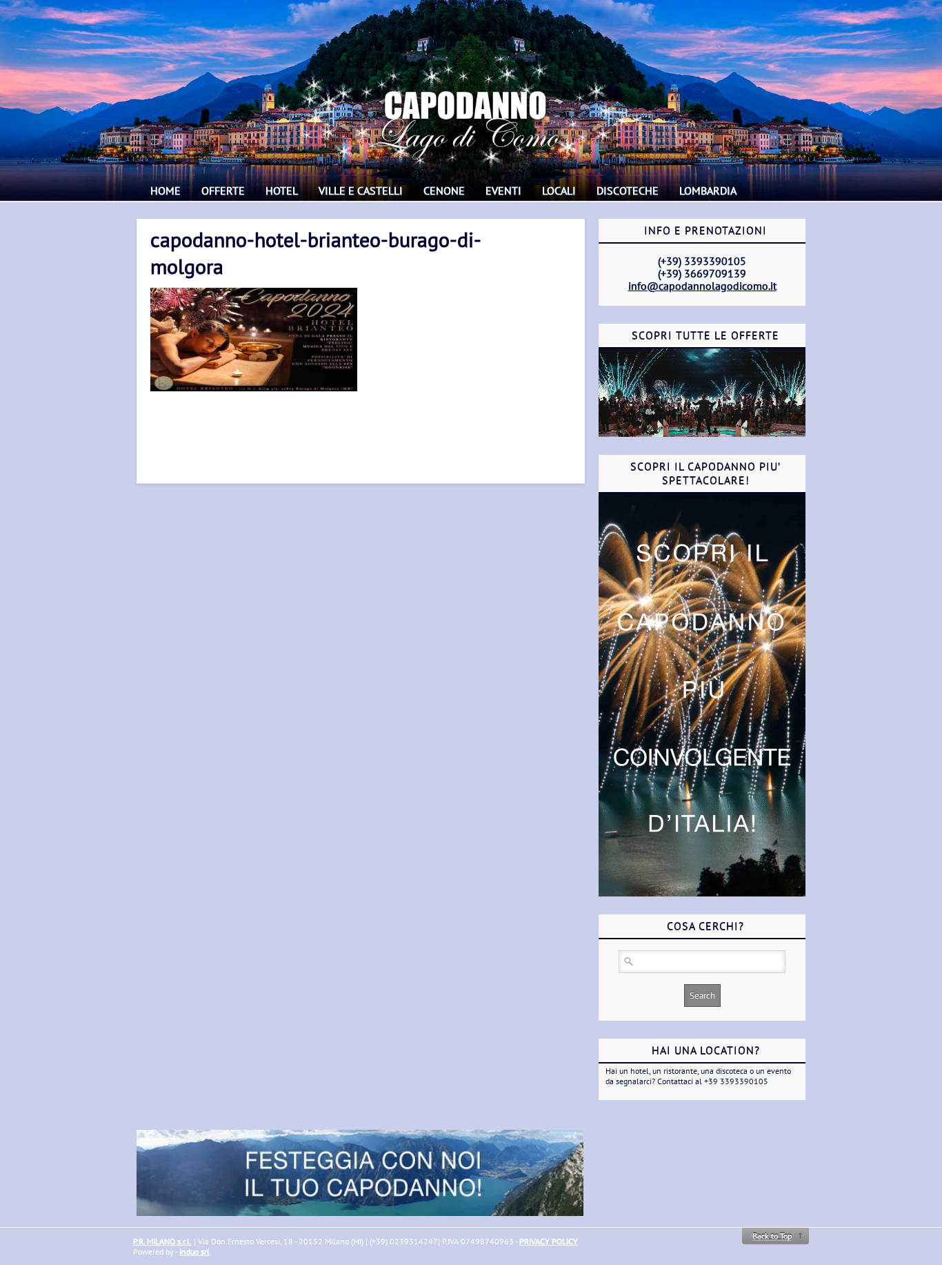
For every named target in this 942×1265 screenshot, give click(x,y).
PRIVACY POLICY (548, 1241)
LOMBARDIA (707, 190)
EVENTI (503, 190)
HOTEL (281, 190)
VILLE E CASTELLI (361, 190)
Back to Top (772, 1235)
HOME (165, 190)
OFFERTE (223, 190)
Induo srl (194, 1251)
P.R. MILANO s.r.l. (162, 1241)
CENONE (444, 190)
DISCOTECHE (628, 190)
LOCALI (559, 190)
